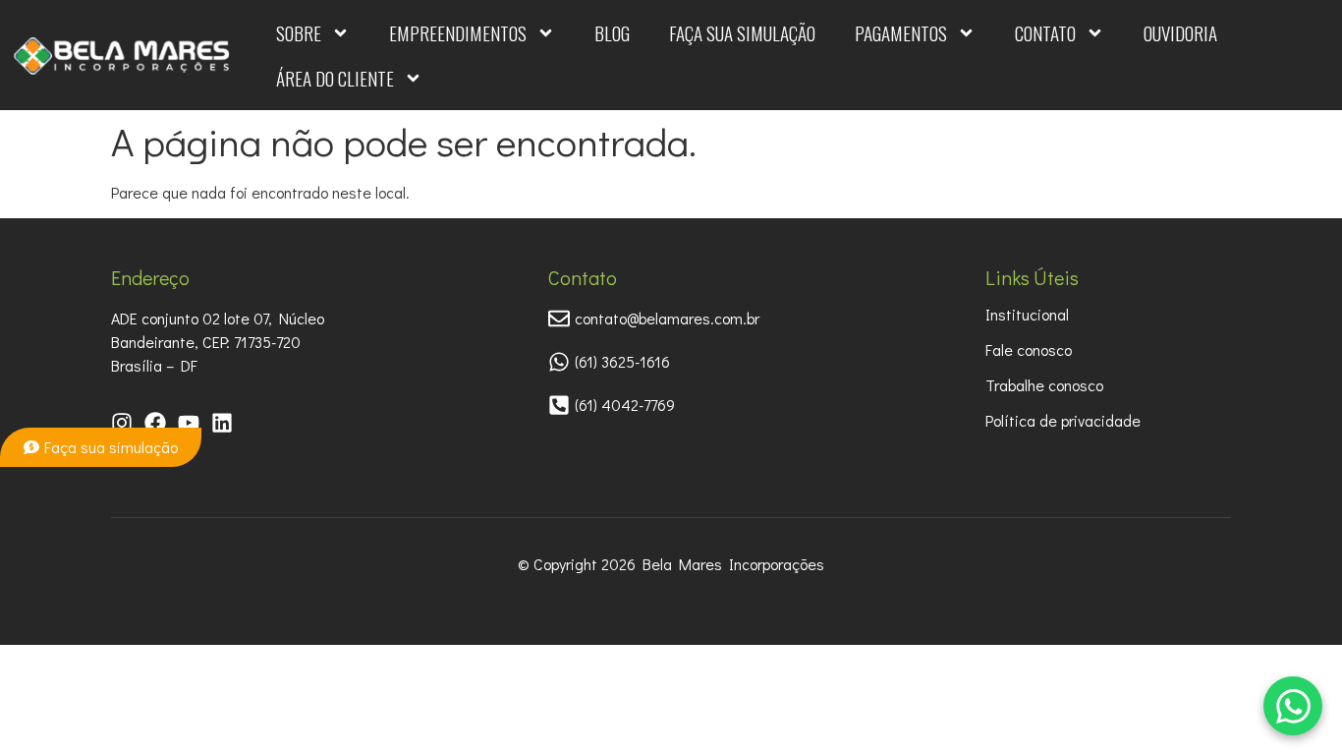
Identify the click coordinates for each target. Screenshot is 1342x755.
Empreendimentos (458, 32)
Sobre (298, 32)
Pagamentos (901, 32)
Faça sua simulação (742, 32)
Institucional (1027, 314)
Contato (1045, 32)
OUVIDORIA (1180, 32)
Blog (612, 32)
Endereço (150, 277)
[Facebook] (155, 423)
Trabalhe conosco (1044, 385)
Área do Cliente (335, 77)
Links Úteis (1032, 277)
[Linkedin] (222, 423)
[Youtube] (188, 423)
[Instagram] (122, 423)
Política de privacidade (1063, 420)
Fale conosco (1028, 349)
